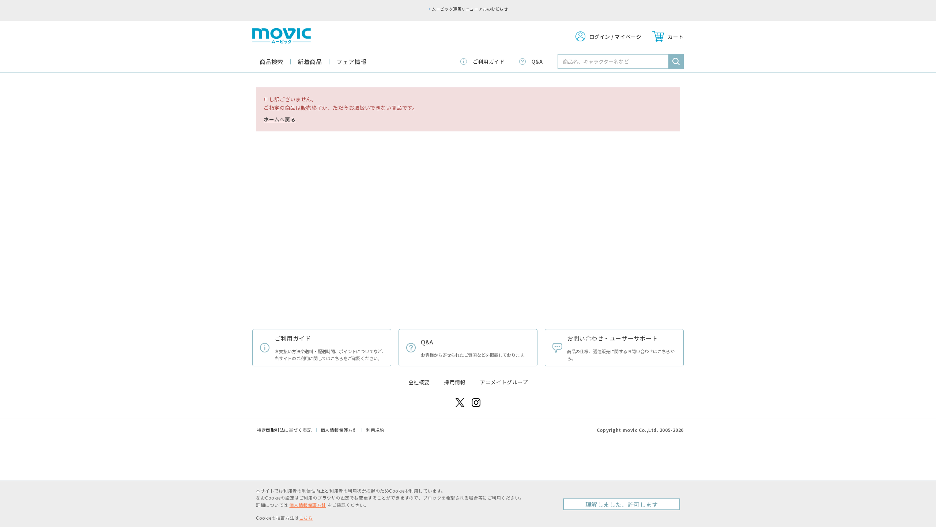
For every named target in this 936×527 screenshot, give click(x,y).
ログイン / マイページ (615, 36)
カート (676, 36)
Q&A (537, 61)
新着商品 (310, 61)
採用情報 (454, 382)
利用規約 (375, 430)
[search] (676, 61)
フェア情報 (351, 61)
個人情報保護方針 (339, 430)
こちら (306, 518)
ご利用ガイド (489, 61)
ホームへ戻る (279, 119)
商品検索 (271, 61)
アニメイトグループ (504, 382)
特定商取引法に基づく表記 (284, 430)
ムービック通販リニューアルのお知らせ (470, 9)
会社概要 (419, 382)
